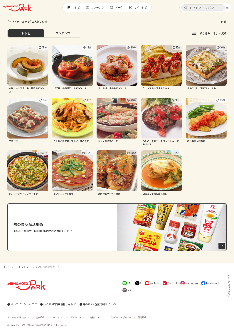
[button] (203, 7)
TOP (6, 267)
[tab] (63, 33)
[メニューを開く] (227, 7)
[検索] (186, 8)
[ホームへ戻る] (17, 7)
